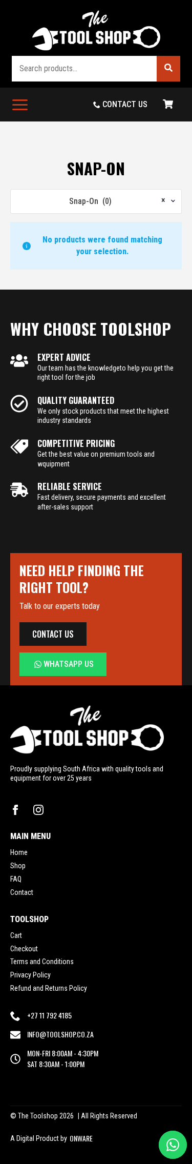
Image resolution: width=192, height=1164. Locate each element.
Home (19, 852)
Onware (81, 1138)
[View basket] (168, 104)
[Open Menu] (20, 104)
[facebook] (15, 810)
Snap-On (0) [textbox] (117, 201)
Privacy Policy (30, 975)
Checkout (24, 949)
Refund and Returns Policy (48, 988)
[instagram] (38, 810)
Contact (21, 892)
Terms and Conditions (42, 961)
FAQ (16, 879)
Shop (18, 866)
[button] (168, 68)
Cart (16, 935)
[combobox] (96, 201)
